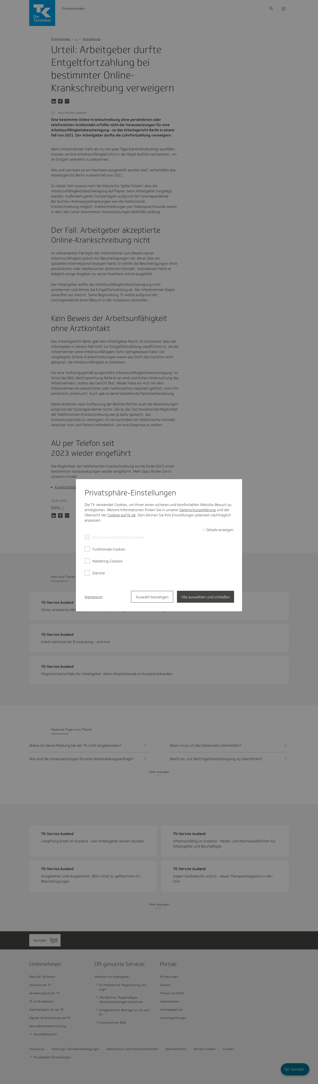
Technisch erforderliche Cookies (118, 537)
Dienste (98, 573)
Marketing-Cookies (107, 561)
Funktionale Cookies (108, 549)
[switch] (217, 529)
